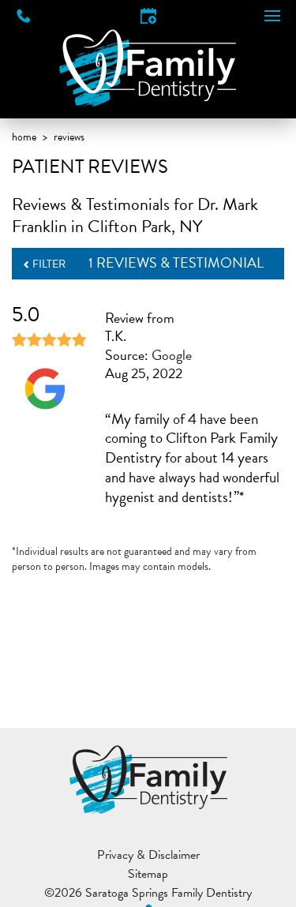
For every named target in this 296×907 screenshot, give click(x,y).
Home (24, 137)
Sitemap (148, 873)
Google (172, 354)
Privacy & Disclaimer (148, 854)
